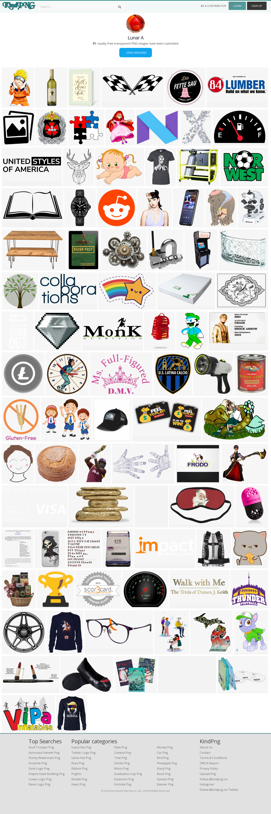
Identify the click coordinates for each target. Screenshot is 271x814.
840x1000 (242, 393)
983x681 (9, 729)
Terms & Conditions (213, 758)
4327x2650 (106, 307)
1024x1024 (153, 184)
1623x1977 (113, 143)
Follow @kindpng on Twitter (219, 790)
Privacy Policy (209, 768)
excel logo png (39, 768)
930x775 (41, 348)
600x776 (9, 566)
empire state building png (47, 774)
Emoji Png (164, 768)
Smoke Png (122, 763)
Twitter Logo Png (83, 753)
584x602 (239, 566)
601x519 (48, 439)
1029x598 (119, 481)
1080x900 (122, 691)
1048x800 (97, 393)
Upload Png (208, 774)
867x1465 (86, 481)
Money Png (165, 747)
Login (237, 6)
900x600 (42, 481)
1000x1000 (71, 184)
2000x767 (92, 652)
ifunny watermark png (44, 758)
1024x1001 (238, 606)
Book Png (164, 774)
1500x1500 (227, 268)
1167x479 (89, 348)
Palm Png (120, 747)
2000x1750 (76, 525)
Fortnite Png (122, 784)
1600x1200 (10, 307)
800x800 (242, 525)
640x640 (99, 439)
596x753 (212, 225)
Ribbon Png (79, 768)
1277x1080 (230, 481)
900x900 (104, 225)
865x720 (129, 606)
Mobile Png (79, 779)
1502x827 (216, 348)
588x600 (197, 652)
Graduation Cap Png (128, 774)
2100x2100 (74, 268)
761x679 (108, 268)
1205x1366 (145, 225)
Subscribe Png (81, 747)
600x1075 (72, 225)
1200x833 (224, 307)
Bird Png (163, 758)
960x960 (63, 729)
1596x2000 (162, 652)
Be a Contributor (213, 6)
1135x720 (165, 691)
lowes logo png (40, 779)
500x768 (9, 105)
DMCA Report (209, 763)
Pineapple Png (167, 763)
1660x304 (177, 606)
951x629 (220, 143)
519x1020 (151, 348)
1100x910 (83, 606)
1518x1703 (74, 566)
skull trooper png (41, 747)
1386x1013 (183, 481)
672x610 (184, 184)
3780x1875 (47, 307)
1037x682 (210, 439)
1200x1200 (144, 143)
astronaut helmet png (44, 753)
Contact (205, 753)
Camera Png (122, 753)
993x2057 (9, 348)
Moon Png (121, 768)
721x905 (183, 348)
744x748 (75, 143)
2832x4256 (43, 105)
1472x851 (165, 307)
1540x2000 (242, 652)
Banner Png (165, 784)
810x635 (227, 184)
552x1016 (180, 225)
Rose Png (77, 763)
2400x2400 (109, 105)
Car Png (162, 753)
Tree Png (120, 758)
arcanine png (38, 763)
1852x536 (9, 184)
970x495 (9, 525)
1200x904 (245, 225)
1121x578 (140, 439)
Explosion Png (124, 779)
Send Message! (135, 52)
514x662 (141, 525)
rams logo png (39, 784)
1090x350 (9, 691)
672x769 (155, 268)
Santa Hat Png (81, 758)
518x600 (187, 143)
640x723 (160, 393)
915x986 (43, 143)
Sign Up (257, 6)
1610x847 (9, 225)
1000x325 (142, 566)
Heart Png (78, 784)
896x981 (9, 143)
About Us (206, 747)
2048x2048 (10, 268)
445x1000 (192, 268)
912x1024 (9, 606)
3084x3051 (173, 105)
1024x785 (102, 184)
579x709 (75, 105)
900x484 (213, 105)
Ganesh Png (165, 779)
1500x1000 (69, 691)
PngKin (76, 774)
